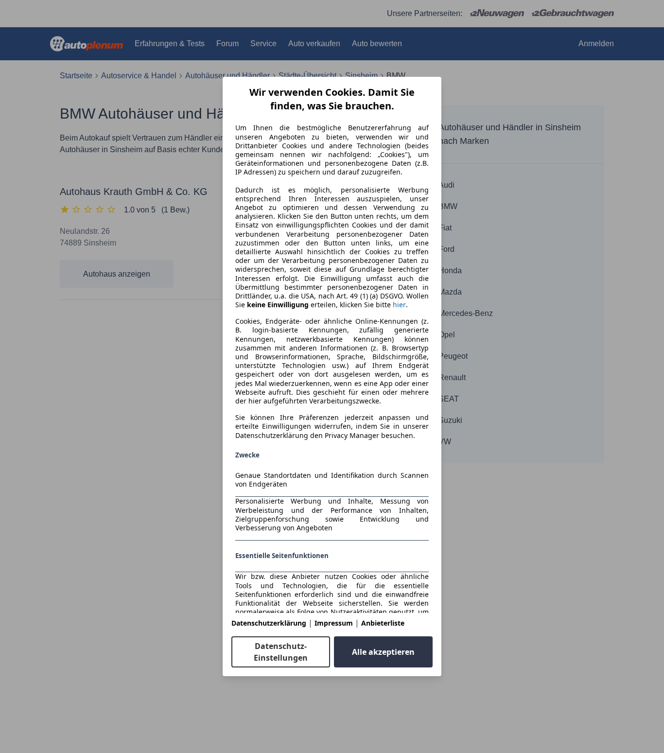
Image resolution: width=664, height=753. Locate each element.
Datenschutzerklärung (268, 623)
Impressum (334, 623)
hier (399, 304)
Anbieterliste (382, 623)
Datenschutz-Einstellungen (281, 652)
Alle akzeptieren (383, 652)
